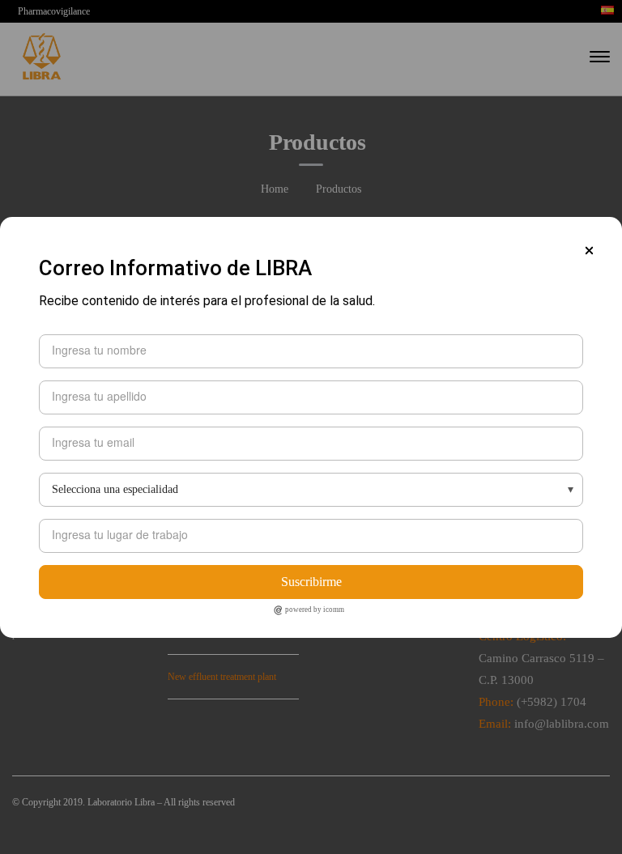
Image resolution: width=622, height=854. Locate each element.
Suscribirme (311, 581)
